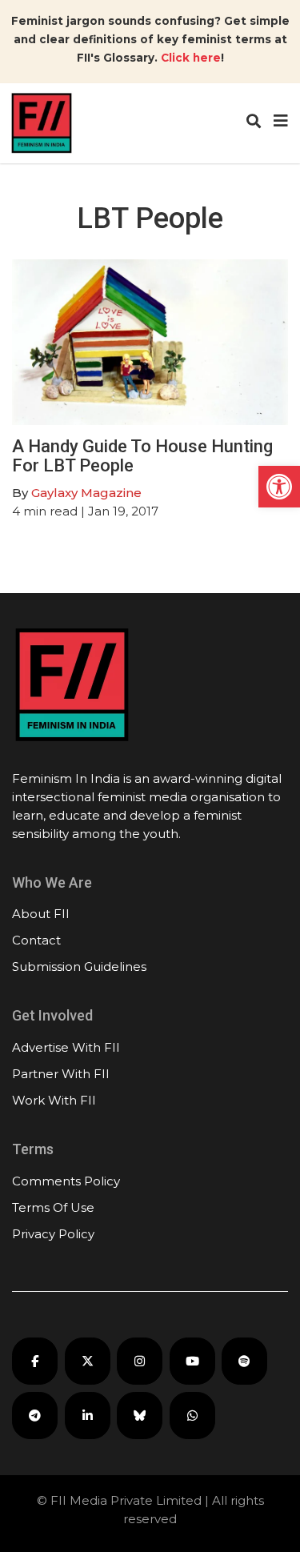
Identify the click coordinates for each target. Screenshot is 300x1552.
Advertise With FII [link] (66, 1047)
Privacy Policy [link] (53, 1233)
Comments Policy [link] (66, 1181)
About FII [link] (41, 913)
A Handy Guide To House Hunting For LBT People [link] (142, 455)
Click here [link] (191, 57)
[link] (279, 486)
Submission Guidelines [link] (79, 966)
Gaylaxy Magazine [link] (86, 492)
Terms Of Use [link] (53, 1207)
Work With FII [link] (54, 1100)
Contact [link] (36, 940)
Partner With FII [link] (61, 1073)
